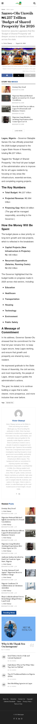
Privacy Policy (27, 701)
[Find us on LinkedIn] (19, 719)
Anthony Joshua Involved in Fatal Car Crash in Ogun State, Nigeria (12, 559)
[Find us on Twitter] (16, 719)
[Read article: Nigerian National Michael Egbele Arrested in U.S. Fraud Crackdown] (6, 98)
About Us (5, 699)
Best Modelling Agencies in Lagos (20, 683)
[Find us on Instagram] (21, 719)
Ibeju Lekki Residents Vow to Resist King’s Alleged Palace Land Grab (13, 599)
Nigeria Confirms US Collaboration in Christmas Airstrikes (12, 586)
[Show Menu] (2, 3)
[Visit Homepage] (18, 3)
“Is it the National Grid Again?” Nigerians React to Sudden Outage (12, 572)
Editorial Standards (9, 701)
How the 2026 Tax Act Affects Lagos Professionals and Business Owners (23, 109)
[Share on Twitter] (18, 75)
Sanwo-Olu (9, 402)
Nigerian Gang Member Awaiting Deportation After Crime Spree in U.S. (22, 119)
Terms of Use (18, 704)
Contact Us (21, 699)
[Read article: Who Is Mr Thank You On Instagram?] (18, 629)
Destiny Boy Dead (19, 87)
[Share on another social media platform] (30, 75)
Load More (18, 130)
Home (3, 9)
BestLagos (21, 714)
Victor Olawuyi (7, 43)
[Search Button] (34, 3)
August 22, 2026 (21, 43)
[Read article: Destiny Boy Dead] (6, 89)
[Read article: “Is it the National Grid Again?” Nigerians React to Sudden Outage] (30, 573)
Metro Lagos (10, 9)
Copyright (30, 699)
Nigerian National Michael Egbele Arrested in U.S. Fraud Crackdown (23, 98)
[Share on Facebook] (7, 75)
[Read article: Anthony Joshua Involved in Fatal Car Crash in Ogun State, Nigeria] (30, 559)
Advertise (13, 699)
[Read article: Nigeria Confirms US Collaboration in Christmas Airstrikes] (30, 586)
